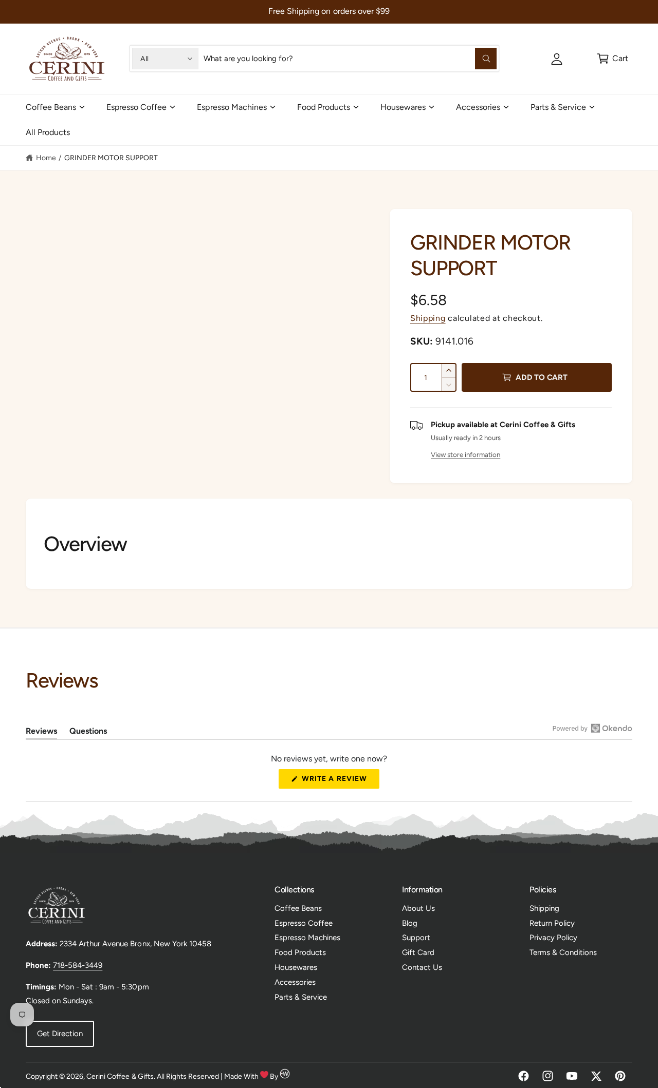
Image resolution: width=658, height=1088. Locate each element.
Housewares (403, 107)
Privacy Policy (553, 937)
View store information (465, 454)
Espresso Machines (231, 107)
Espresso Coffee (136, 107)
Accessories (478, 107)
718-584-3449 (77, 965)
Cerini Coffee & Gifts (119, 1076)
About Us (418, 908)
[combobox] (350, 58)
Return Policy (552, 923)
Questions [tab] (88, 732)
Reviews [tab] (41, 732)
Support (416, 937)
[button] (612, 58)
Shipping (428, 318)
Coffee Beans (51, 107)
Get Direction (60, 1033)
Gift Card (418, 952)
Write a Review (337, 781)
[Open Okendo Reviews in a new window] (592, 728)
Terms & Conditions (563, 952)
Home (46, 158)
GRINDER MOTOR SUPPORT (111, 158)
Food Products (323, 107)
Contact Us (422, 967)
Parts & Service (558, 107)
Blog (409, 923)
